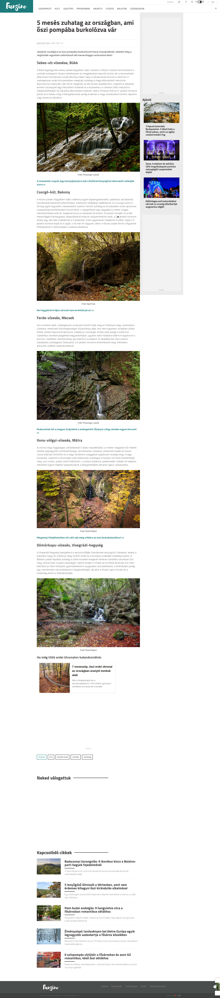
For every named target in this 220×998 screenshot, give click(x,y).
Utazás (110, 9)
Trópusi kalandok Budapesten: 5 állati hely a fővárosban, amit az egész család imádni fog (160, 130)
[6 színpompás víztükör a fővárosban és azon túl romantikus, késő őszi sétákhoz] (49, 959)
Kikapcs (97, 9)
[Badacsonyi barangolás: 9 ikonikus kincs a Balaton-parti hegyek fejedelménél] (49, 866)
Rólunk (105, 986)
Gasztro (68, 9)
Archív (143, 986)
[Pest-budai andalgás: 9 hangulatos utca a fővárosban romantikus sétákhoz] (49, 913)
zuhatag (87, 757)
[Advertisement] (87, 814)
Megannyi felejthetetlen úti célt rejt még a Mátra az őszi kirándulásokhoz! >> (80, 537)
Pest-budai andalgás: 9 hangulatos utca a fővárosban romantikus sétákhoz (94, 910)
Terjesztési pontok (157, 986)
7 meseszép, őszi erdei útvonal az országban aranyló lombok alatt (92, 671)
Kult (57, 9)
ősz (51, 757)
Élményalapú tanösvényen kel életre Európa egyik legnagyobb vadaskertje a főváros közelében (100, 933)
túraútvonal (62, 757)
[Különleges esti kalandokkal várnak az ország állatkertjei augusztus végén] (161, 189)
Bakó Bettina (43, 43)
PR (179, 995)
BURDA (170, 2)
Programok (83, 9)
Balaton (122, 9)
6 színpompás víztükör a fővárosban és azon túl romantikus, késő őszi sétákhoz (98, 956)
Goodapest (45, 9)
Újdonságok (137, 9)
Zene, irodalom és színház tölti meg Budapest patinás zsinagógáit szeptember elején (161, 168)
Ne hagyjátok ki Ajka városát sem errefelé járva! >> (65, 310)
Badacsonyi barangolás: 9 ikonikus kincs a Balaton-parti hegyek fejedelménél (100, 863)
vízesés (75, 757)
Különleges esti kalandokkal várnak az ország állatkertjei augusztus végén (161, 204)
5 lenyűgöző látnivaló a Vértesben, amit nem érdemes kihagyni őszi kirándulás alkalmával (96, 886)
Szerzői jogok (131, 986)
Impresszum (116, 986)
